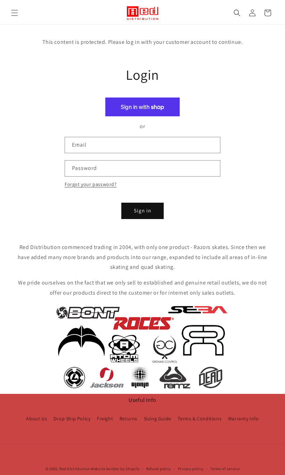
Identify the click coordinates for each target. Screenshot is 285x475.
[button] (14, 13)
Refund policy (158, 468)
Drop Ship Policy (72, 418)
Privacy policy (191, 468)
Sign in (142, 210)
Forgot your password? (91, 184)
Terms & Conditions (199, 418)
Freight (105, 418)
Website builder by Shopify (115, 468)
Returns (128, 418)
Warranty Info (243, 418)
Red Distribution (74, 468)
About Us (36, 418)
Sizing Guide (157, 418)
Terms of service (224, 468)
